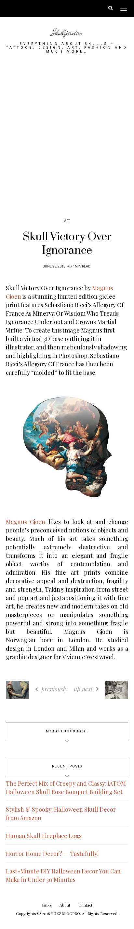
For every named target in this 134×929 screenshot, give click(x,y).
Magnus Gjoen (25, 522)
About (65, 905)
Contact (85, 905)
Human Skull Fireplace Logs (44, 836)
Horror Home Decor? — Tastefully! (52, 853)
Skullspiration (67, 32)
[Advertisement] (67, 134)
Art (67, 221)
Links (46, 905)
